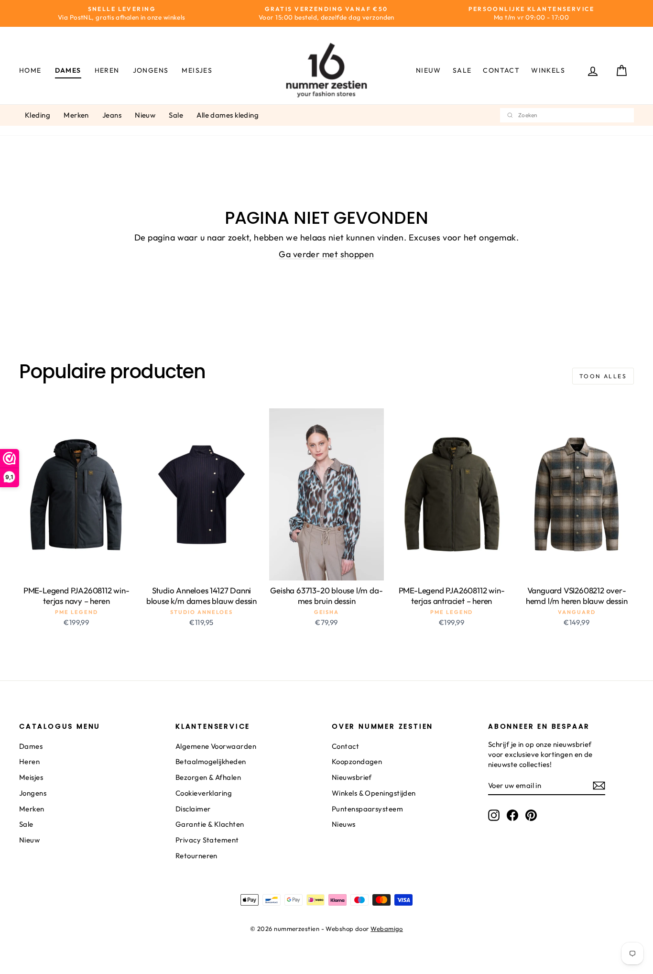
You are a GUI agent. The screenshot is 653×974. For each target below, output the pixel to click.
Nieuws (344, 824)
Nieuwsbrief (352, 777)
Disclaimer (193, 808)
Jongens (151, 70)
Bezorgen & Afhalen (208, 777)
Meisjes (197, 70)
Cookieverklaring (203, 793)
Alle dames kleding (227, 115)
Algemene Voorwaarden (215, 746)
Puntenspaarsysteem (367, 808)
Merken (76, 115)
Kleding (37, 115)
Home (30, 70)
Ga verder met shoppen (326, 254)
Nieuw (428, 70)
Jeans (111, 115)
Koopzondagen (357, 761)
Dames (68, 70)
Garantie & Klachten (209, 824)
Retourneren (196, 855)
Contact (501, 70)
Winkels (548, 70)
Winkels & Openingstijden (374, 793)
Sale (462, 70)
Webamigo (386, 928)
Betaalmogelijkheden (210, 761)
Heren (107, 70)
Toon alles (603, 376)
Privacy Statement (207, 839)
